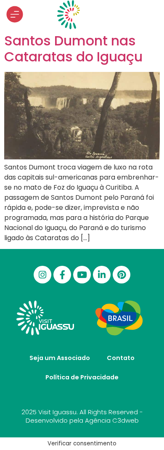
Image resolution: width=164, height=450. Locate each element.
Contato (121, 358)
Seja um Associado (59, 358)
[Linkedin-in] (102, 274)
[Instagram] (42, 274)
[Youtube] (82, 274)
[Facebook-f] (62, 274)
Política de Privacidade (82, 377)
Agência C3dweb (112, 420)
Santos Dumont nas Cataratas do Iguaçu (73, 48)
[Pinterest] (121, 274)
